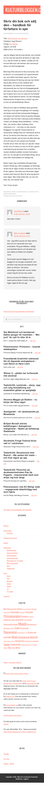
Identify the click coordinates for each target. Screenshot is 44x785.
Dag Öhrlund (17, 196)
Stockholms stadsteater (32, 641)
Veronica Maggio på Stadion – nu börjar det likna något (20, 401)
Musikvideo (7, 628)
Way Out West (14, 647)
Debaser (28, 609)
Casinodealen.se (12, 705)
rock (26, 632)
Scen (5, 573)
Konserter (19, 619)
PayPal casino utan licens (12, 715)
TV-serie (34, 645)
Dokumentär (7, 612)
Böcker (20, 609)
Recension (12, 194)
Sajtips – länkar (9, 763)
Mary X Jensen (19, 233)
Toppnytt (7, 596)
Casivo (6, 724)
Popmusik (24, 628)
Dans (8, 576)
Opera (9, 584)
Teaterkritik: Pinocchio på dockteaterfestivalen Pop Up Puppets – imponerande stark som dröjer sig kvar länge (21, 473)
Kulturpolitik (8, 530)
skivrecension (7, 641)
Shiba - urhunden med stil (12, 662)
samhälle (7, 637)
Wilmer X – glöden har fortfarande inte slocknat (21, 374)
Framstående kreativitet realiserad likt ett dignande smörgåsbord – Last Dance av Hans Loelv (21, 361)
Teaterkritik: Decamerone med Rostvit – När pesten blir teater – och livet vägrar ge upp (20, 455)
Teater (9, 586)
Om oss (6, 759)
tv (31, 645)
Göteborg (25, 616)
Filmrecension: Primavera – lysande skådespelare (22, 348)
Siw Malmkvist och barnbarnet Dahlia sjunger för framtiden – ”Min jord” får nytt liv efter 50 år (22, 335)
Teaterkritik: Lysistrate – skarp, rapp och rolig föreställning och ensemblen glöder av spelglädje (22, 387)
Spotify (13, 641)
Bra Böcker (13, 44)
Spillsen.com (10, 696)
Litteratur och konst (10, 538)
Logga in (26, 779)
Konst (25, 620)
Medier (15, 624)
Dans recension (12, 553)
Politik (17, 628)
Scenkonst (24, 637)
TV (8, 589)
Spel (8, 566)
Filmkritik (29, 612)
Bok (5, 608)
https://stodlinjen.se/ (29, 732)
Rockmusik (32, 632)
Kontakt (6, 754)
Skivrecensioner (12, 563)
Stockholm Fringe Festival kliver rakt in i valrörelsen (20, 442)
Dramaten (15, 612)
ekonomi (22, 612)
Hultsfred (31, 616)
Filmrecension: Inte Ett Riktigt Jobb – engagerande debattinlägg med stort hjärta (22, 489)
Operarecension (12, 558)
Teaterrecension (25, 645)
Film (8, 578)
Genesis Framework (31, 777)
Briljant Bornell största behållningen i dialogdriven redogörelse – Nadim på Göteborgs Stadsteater (21, 427)
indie (13, 619)
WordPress (19, 779)
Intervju (6, 526)
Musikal (9, 581)
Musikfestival (32, 624)
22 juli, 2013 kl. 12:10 (22, 236)
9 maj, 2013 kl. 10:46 (22, 214)
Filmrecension (12, 555)
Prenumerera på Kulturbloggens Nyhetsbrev (19, 311)
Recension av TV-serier (15, 561)
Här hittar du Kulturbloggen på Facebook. (18, 510)
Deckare (34, 609)
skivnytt (34, 637)
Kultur (30, 620)
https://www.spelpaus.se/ (12, 732)
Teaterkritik (10, 568)
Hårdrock (7, 619)
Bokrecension (22, 192)
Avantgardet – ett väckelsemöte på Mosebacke (21, 413)
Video (5, 648)
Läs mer (33, 340)
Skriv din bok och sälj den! (18, 38)
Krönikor (10, 533)
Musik (6, 543)
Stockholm (20, 640)
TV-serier (10, 591)
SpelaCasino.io (31, 683)
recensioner (21, 632)
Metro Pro (20, 777)
